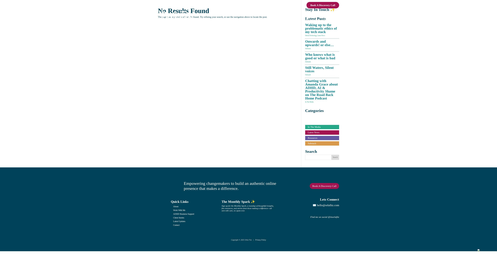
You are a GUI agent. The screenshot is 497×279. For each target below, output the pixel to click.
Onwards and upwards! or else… (319, 43)
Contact (299, 5)
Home (270, 5)
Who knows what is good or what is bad (320, 56)
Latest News (321, 35)
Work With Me (179, 210)
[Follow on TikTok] (330, 211)
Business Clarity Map (287, 20)
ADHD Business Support (183, 214)
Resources (312, 138)
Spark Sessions (261, 20)
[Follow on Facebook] (338, 211)
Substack (308, 48)
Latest (289, 5)
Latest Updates (179, 221)
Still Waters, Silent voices (319, 69)
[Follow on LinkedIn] (314, 211)
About (279, 5)
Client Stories (331, 20)
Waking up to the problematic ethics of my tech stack (321, 28)
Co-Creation (311, 20)
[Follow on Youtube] (322, 211)
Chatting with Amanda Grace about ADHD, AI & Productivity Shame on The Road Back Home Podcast (321, 89)
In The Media (309, 102)
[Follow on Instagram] (307, 211)
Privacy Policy (260, 240)
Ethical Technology (311, 35)
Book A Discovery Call (322, 5)
